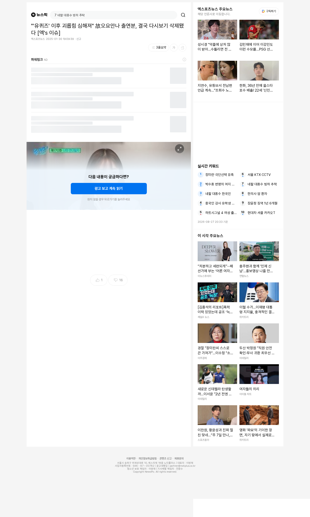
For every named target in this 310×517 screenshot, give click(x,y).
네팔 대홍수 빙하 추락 (262, 184)
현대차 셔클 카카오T (261, 213)
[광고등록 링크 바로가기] (184, 59)
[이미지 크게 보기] (179, 148)
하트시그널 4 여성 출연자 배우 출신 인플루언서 (221, 213)
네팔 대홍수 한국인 (218, 194)
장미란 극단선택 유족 (219, 175)
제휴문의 (179, 458)
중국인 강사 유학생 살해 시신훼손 (221, 203)
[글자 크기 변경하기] (174, 47)
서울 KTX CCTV (259, 175)
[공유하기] (182, 47)
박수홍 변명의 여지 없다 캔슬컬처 (221, 184)
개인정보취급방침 (147, 458)
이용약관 (130, 458)
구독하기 (269, 11)
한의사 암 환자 (257, 194)
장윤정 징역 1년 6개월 (262, 203)
